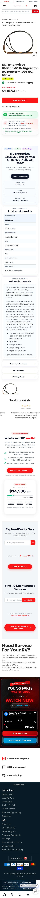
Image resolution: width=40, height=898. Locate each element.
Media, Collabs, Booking (12, 849)
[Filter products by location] (12, 894)
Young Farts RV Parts (18, 873)
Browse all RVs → (26, 556)
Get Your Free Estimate (18, 470)
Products (12, 19)
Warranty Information (18, 364)
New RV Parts (8, 794)
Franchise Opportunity (11, 812)
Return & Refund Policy (12, 842)
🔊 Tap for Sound (20, 733)
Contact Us (6, 816)
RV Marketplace (20, 1)
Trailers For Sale (9, 805)
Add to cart (20, 100)
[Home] (20, 6)
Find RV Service (33, 1)
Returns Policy (18, 370)
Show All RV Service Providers (19, 628)
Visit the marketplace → (20, 616)
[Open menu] (28, 894)
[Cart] (35, 6)
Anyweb (28, 882)
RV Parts (6, 1)
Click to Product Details (20, 176)
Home (4, 19)
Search (35, 11)
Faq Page (6, 838)
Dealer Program (9, 831)
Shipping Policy (18, 377)
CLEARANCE (7, 801)
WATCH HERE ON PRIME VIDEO (20, 740)
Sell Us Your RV (8, 828)
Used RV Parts (8, 798)
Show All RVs (19, 567)
